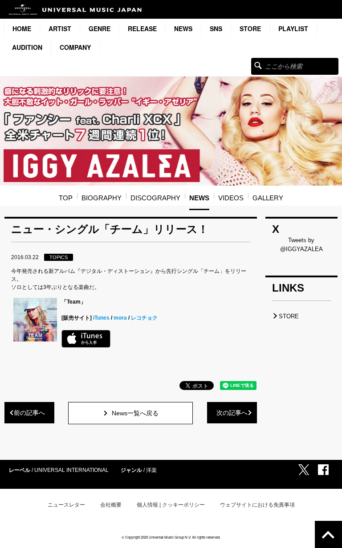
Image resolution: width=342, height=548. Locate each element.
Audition (27, 47)
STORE (250, 28)
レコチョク (144, 318)
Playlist (293, 28)
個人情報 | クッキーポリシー (171, 504)
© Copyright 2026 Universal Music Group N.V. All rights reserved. (171, 537)
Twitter (303, 469)
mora (120, 318)
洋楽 (151, 470)
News (183, 28)
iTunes (101, 318)
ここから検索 (258, 65)
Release (142, 28)
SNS (216, 28)
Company (75, 47)
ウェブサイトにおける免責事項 (257, 504)
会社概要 (111, 504)
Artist (60, 28)
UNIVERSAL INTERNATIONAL (71, 470)
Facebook (323, 469)
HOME (21, 28)
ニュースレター (66, 504)
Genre (99, 28)
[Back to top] (328, 534)
